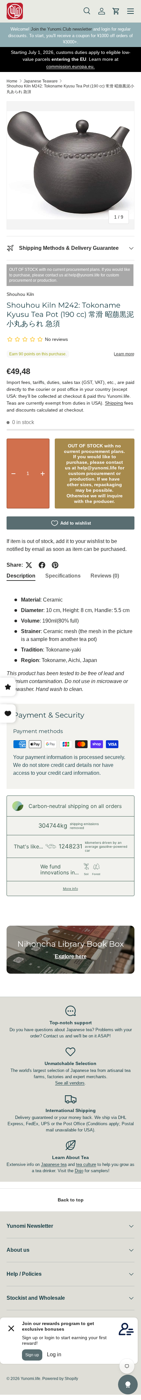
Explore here (71, 956)
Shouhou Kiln (20, 294)
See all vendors (70, 1082)
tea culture (86, 1164)
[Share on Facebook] (42, 565)
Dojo (79, 1170)
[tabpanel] (70, 640)
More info (70, 888)
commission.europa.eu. (70, 66)
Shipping (114, 403)
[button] (116, 11)
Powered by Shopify (60, 1378)
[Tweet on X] (28, 565)
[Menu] (130, 11)
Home (12, 81)
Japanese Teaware (41, 81)
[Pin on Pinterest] (55, 565)
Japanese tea (54, 1164)
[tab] (21, 576)
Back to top (71, 1199)
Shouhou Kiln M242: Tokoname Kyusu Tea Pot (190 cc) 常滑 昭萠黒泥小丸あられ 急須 (70, 89)
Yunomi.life (30, 1378)
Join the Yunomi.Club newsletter (61, 29)
